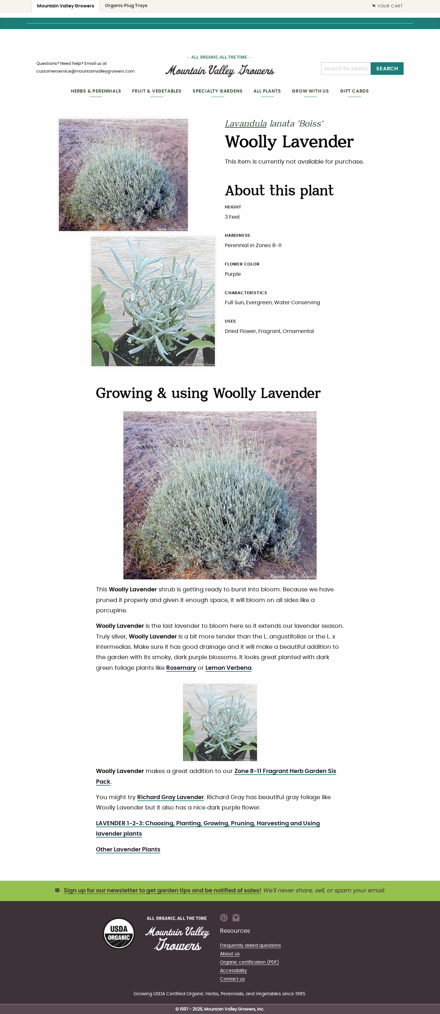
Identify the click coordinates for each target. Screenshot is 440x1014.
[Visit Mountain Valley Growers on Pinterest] (223, 919)
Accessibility (233, 970)
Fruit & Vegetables (156, 91)
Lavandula (245, 124)
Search (387, 68)
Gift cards (354, 91)
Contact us (232, 979)
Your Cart (390, 6)
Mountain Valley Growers (65, 6)
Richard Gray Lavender (170, 797)
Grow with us (310, 91)
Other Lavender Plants (128, 850)
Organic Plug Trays (126, 5)
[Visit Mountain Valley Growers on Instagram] (236, 919)
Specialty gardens (218, 91)
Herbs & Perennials (96, 91)
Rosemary (181, 668)
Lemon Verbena (229, 668)
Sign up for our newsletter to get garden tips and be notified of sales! (162, 891)
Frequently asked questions (250, 945)
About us (230, 953)
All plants (267, 91)
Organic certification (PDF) (249, 962)
